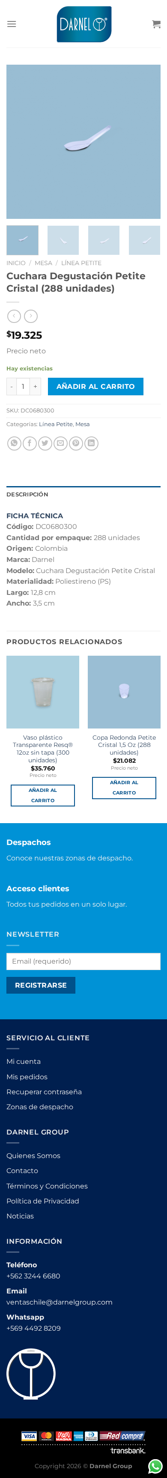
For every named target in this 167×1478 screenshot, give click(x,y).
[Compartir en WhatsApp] (14, 443)
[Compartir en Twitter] (45, 443)
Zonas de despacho (39, 1107)
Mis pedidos (27, 1077)
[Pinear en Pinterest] (76, 443)
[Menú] (11, 23)
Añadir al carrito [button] (43, 795)
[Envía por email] (61, 443)
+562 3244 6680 (33, 1276)
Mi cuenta (23, 1061)
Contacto (22, 1171)
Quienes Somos (33, 1156)
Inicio (16, 263)
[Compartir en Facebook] (30, 443)
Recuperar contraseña (44, 1092)
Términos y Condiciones (47, 1186)
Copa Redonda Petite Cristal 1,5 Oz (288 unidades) (124, 745)
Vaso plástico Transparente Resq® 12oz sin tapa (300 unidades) (43, 749)
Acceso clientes (37, 888)
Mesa (43, 263)
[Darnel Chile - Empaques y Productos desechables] (83, 24)
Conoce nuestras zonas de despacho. (69, 858)
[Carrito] (156, 24)
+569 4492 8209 (33, 1328)
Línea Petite (81, 263)
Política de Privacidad (42, 1201)
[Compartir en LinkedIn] (91, 443)
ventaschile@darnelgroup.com (59, 1302)
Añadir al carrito (96, 386)
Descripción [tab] (27, 494)
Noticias (20, 1216)
